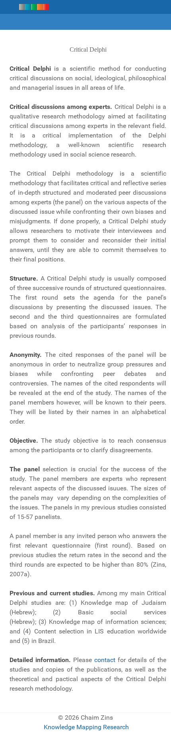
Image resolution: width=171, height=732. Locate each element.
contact (104, 660)
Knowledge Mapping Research (86, 727)
